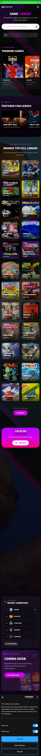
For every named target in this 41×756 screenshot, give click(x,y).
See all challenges (11, 644)
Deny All (20, 751)
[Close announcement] (39, 2)
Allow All (20, 739)
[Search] (36, 26)
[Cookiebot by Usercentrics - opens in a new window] (25, 697)
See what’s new (13, 675)
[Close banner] (37, 697)
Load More (20, 413)
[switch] (35, 731)
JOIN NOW (22, 443)
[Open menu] (37, 6)
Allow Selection (19, 745)
